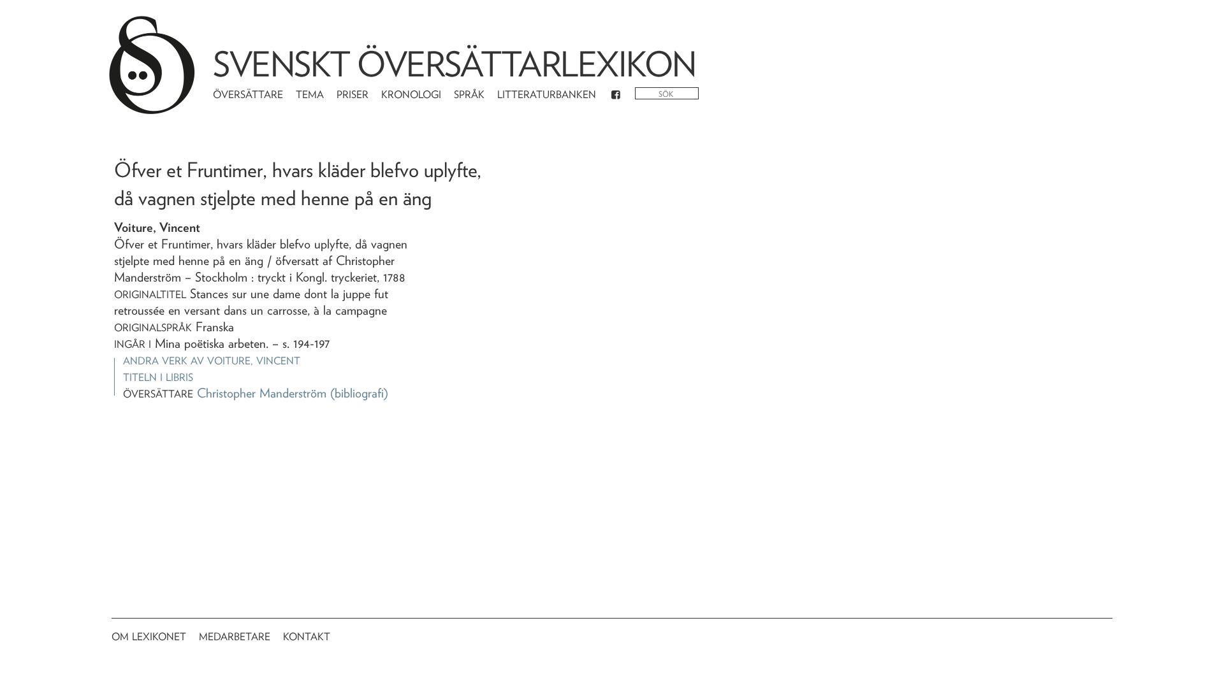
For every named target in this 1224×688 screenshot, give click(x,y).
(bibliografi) (359, 393)
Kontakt (306, 637)
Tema (310, 95)
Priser (352, 95)
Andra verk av (211, 361)
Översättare (248, 95)
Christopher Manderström (261, 393)
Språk (469, 95)
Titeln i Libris (158, 377)
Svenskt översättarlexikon (454, 64)
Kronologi (411, 95)
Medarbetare (234, 637)
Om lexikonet (149, 637)
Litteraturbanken (546, 95)
